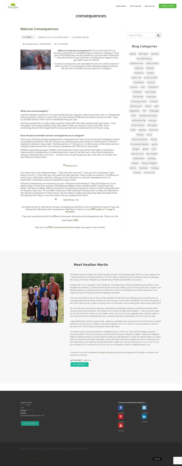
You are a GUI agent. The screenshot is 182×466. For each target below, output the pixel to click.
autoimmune (136, 63)
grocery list (137, 153)
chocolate (150, 92)
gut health (151, 153)
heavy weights (149, 163)
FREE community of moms (61, 227)
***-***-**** (31, 410)
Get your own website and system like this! (37, 458)
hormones (149, 172)
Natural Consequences (39, 29)
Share (28, 37)
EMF (133, 115)
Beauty (150, 68)
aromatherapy (144, 58)
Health (135, 163)
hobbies (143, 168)
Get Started (135, 6)
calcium (151, 82)
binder (150, 72)
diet (156, 106)
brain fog (136, 77)
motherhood (45, 44)
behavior (139, 72)
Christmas (138, 96)
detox (148, 106)
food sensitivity (139, 139)
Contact (81, 365)
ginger (136, 149)
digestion (134, 110)
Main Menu (121, 6)
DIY (144, 110)
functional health (139, 144)
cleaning (151, 96)
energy (152, 120)
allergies (143, 53)
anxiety (155, 53)
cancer (134, 87)
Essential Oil (137, 125)
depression (136, 106)
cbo (143, 87)
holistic (137, 172)
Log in (157, 459)
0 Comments (62, 44)
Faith (133, 129)
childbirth (153, 87)
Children (137, 92)
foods (154, 139)
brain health (150, 77)
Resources (150, 6)
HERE (75, 220)
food (149, 134)
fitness (140, 134)
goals (145, 149)
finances (153, 129)
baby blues (152, 63)
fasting (142, 129)
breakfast (139, 82)
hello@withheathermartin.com (32, 416)
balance (139, 68)
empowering (138, 120)
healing (151, 158)
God (154, 149)
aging (133, 53)
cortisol (153, 101)
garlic (154, 144)
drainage (154, 110)
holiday (155, 168)
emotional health (148, 115)
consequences (32, 44)
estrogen (152, 125)
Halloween (138, 158)
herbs (133, 168)
